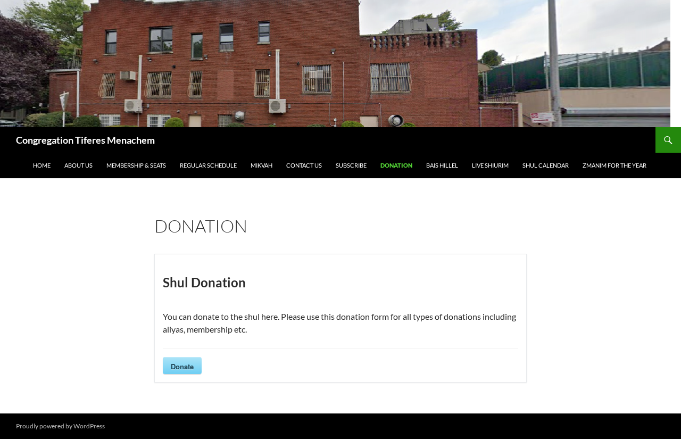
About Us (78, 165)
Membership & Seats (136, 165)
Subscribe (351, 165)
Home (42, 165)
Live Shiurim (490, 165)
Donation (396, 165)
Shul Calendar (545, 165)
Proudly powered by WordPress (60, 426)
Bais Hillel (442, 165)
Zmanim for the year (614, 165)
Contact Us (304, 165)
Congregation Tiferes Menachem (85, 140)
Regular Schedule (208, 165)
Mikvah (261, 165)
